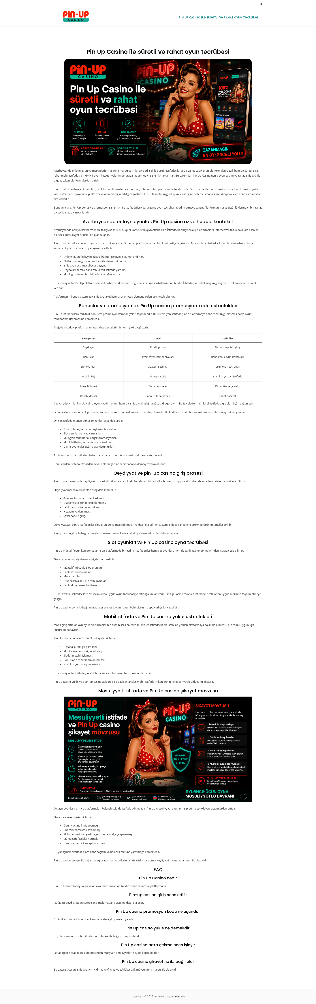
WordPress (178, 996)
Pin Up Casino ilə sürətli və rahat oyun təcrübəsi (219, 17)
